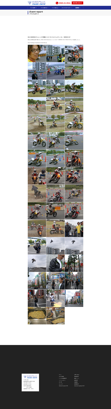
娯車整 (75, 380)
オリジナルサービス (66, 7)
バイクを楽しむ (55, 7)
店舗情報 (77, 7)
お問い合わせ (76, 374)
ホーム (60, 374)
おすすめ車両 (61, 376)
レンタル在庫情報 (62, 378)
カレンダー (61, 384)
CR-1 (60, 382)
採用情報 (76, 384)
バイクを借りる (44, 7)
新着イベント (76, 378)
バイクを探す (32, 7)
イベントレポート (62, 380)
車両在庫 (76, 376)
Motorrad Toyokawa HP (78, 385)
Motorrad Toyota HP (63, 385)
